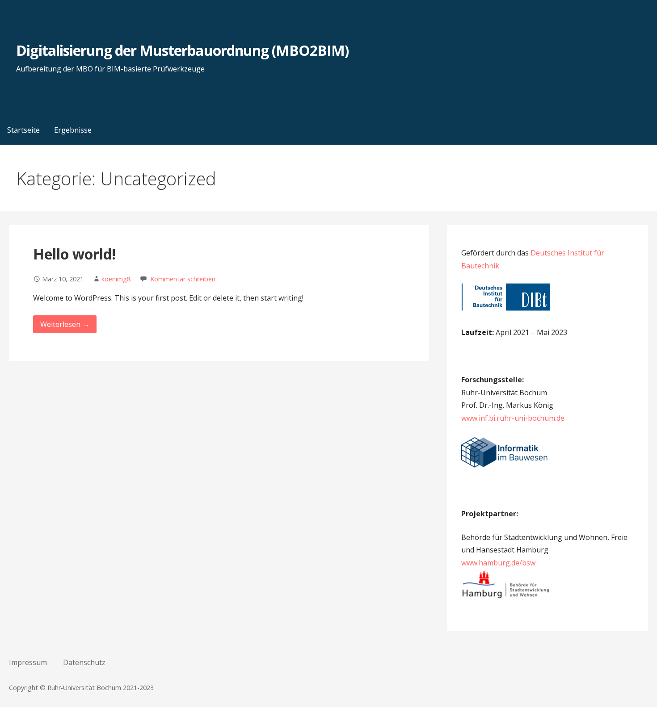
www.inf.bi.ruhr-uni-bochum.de (512, 418)
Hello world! (74, 254)
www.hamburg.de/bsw (498, 563)
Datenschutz (84, 662)
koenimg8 (116, 279)
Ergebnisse (73, 130)
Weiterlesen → (64, 324)
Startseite (23, 130)
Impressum (28, 662)
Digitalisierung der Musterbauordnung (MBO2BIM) (182, 50)
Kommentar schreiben (182, 279)
